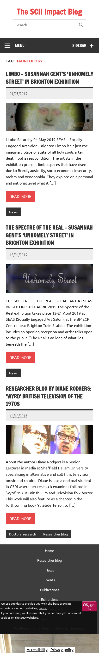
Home (49, 550)
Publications (49, 589)
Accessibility (37, 649)
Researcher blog (55, 534)
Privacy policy (62, 649)
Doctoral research (22, 534)
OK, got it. (89, 606)
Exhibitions (49, 599)
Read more (20, 196)
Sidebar (79, 45)
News (13, 212)
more (42, 608)
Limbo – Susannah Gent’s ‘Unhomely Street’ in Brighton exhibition (49, 77)
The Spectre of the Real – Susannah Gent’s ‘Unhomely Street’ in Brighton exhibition (49, 235)
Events (49, 579)
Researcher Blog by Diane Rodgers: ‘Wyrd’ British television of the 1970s (49, 396)
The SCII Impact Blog (49, 11)
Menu (20, 45)
